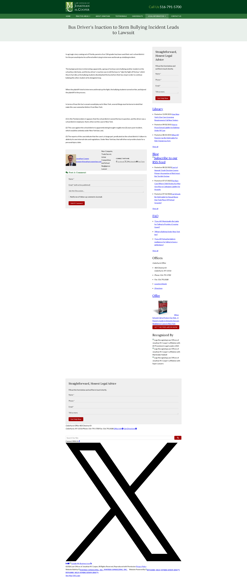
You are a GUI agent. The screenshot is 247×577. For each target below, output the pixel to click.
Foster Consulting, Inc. (115, 570)
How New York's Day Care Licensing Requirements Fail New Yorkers (166, 117)
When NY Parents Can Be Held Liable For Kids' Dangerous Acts (166, 138)
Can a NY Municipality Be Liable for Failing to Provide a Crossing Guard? (166, 224)
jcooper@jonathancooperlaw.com (88, 161)
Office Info (118, 429)
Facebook (120, 161)
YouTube (141, 161)
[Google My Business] (80, 563)
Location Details (160, 284)
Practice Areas (82, 16)
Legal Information (156, 16)
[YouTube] (68, 563)
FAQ (155, 216)
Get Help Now (162, 98)
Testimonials (121, 16)
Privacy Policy (141, 566)
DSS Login (76, 575)
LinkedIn (132, 161)
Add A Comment (77, 203)
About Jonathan (103, 16)
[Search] (177, 438)
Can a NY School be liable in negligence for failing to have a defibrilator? (165, 242)
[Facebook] (79, 441)
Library (157, 109)
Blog (155, 154)
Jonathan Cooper (82, 158)
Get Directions (129, 429)
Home (68, 16)
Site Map (69, 575)
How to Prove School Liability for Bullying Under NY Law (166, 127)
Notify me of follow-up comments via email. (86, 197)
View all (155, 147)
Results (137, 16)
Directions (158, 288)
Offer (156, 296)
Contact (176, 16)
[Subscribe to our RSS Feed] (166, 162)
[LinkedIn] (66, 563)
